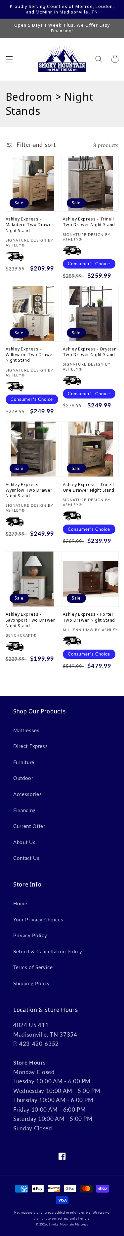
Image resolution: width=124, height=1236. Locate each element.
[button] (9, 59)
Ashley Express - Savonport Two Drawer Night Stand (30, 619)
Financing (24, 810)
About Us (24, 842)
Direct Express (30, 746)
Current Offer (29, 826)
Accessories (27, 794)
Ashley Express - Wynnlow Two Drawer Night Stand (29, 490)
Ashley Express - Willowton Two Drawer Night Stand (30, 354)
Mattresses (26, 730)
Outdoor (23, 778)
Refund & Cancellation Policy (47, 951)
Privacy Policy (30, 935)
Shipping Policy (31, 983)
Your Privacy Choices (38, 919)
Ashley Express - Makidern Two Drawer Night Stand (30, 224)
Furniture (23, 762)
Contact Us (26, 858)
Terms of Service (33, 967)
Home (20, 903)
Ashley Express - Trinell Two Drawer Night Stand (89, 221)
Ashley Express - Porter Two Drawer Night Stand (89, 617)
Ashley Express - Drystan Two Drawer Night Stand (90, 351)
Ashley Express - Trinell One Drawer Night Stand (89, 487)
